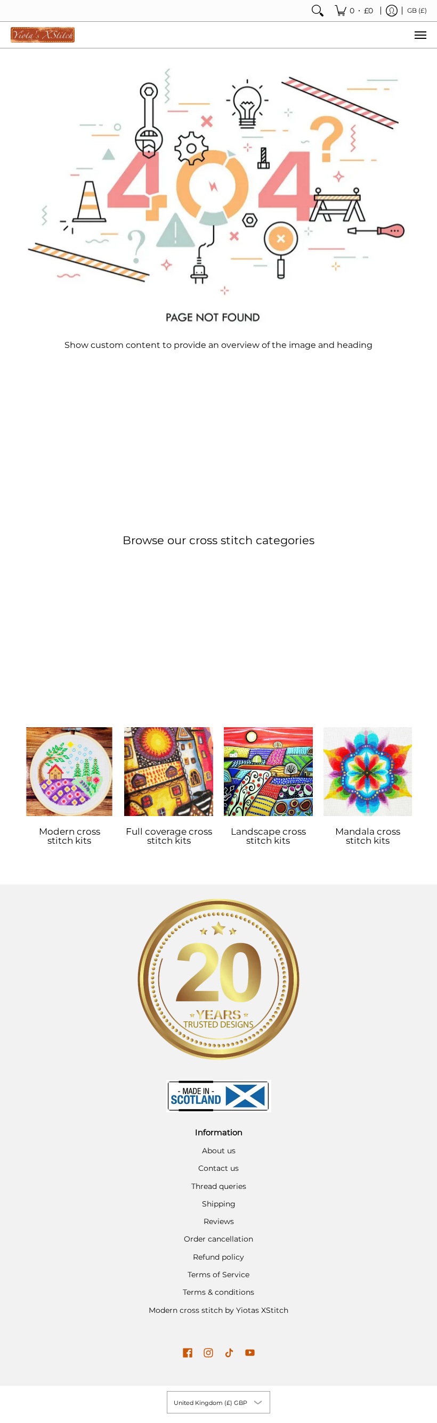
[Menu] (420, 35)
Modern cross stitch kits (69, 836)
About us (219, 1150)
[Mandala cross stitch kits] (367, 771)
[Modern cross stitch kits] (69, 771)
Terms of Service (218, 1274)
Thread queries (218, 1186)
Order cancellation (218, 1239)
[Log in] (391, 10)
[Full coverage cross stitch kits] (168, 771)
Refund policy (218, 1257)
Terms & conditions (218, 1292)
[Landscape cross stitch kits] (268, 771)
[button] (187, 1353)
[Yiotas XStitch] (43, 35)
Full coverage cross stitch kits (169, 836)
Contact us (218, 1168)
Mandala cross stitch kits (367, 836)
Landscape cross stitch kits (268, 836)
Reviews (219, 1221)
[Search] (318, 10)
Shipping (219, 1204)
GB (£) (417, 10)
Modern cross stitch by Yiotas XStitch (218, 1310)
